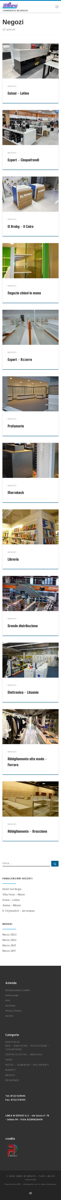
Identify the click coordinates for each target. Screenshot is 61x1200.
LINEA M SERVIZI (26, 1176)
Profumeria (16, 426)
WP (19, 1184)
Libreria (13, 559)
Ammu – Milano (11, 905)
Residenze (12, 1080)
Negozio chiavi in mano (24, 293)
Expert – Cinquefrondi (23, 160)
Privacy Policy (13, 1010)
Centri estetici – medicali (23, 1054)
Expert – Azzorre (20, 359)
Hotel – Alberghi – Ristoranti (27, 1064)
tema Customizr (49, 1184)
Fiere (9, 1059)
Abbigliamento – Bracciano (27, 831)
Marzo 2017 (9, 950)
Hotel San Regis (11, 889)
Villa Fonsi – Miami (13, 894)
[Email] (30, 1193)
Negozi (10, 1075)
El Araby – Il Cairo (21, 226)
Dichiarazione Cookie (17, 990)
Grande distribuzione (23, 626)
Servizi (9, 1015)
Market (10, 1069)
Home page (12, 995)
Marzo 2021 (9, 945)
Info (7, 1000)
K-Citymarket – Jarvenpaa (18, 910)
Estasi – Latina (18, 93)
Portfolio (10, 1005)
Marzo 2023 (9, 934)
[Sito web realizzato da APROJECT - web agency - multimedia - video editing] (11, 1150)
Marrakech (16, 492)
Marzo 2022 (9, 940)
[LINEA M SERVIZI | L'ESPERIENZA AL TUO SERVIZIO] (10, 5)
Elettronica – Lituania (23, 692)
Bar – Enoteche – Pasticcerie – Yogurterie (27, 1047)
